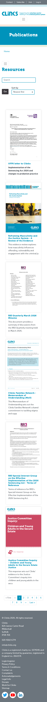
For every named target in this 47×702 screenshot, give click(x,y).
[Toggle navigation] (23, 19)
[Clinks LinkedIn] (20, 695)
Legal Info (6, 679)
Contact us (7, 670)
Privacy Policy (8, 664)
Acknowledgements (11, 676)
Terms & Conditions (11, 667)
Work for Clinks (9, 685)
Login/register (8, 661)
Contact (9, 2)
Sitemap (6, 688)
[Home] (23, 13)
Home (7, 52)
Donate (5, 682)
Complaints (7, 673)
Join (30, 2)
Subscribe (20, 2)
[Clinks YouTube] (13, 695)
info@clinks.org (9, 645)
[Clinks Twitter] (5, 695)
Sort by (15, 88)
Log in (38, 2)
